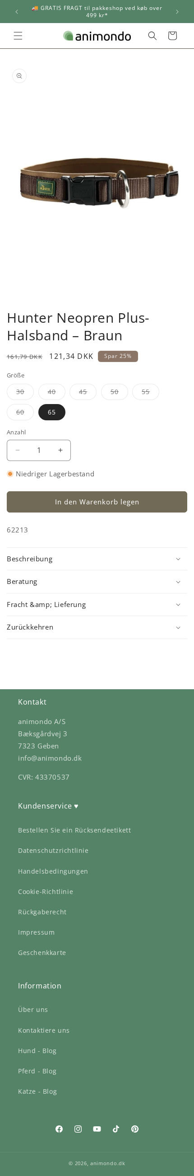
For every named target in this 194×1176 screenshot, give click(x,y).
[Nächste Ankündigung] (177, 12)
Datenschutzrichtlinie (53, 850)
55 (150, 393)
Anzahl (16, 432)
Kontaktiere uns (44, 1030)
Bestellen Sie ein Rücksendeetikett (74, 830)
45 (88, 393)
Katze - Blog (37, 1091)
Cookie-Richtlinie (45, 891)
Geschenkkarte (42, 952)
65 (52, 412)
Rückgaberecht (42, 912)
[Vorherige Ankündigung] (17, 12)
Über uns (33, 1009)
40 (56, 393)
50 (119, 393)
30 (25, 393)
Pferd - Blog (37, 1071)
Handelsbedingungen (53, 871)
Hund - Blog (37, 1050)
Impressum (36, 932)
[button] (18, 36)
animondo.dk (107, 1163)
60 (25, 413)
